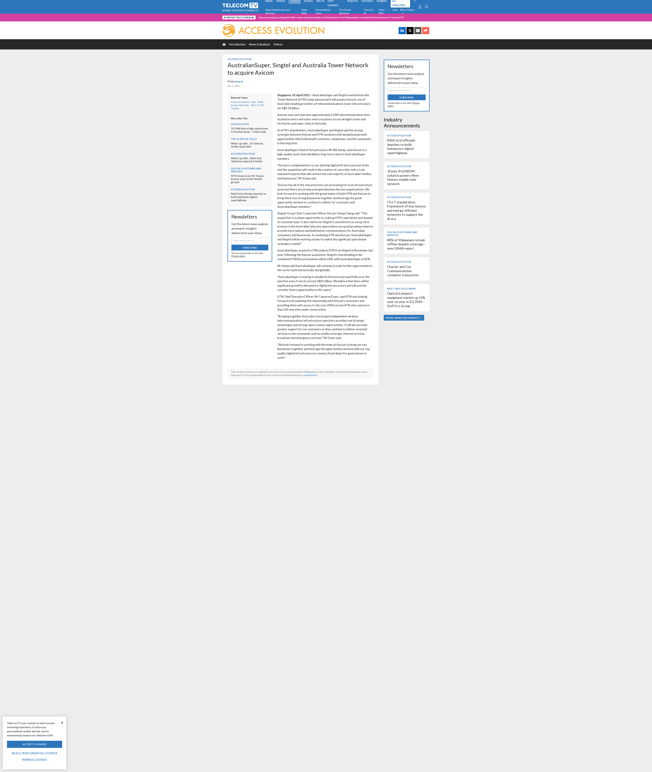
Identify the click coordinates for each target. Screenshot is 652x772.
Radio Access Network (247, 103)
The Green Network (345, 11)
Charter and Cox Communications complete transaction (403, 271)
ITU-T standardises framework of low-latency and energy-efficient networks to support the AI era (406, 210)
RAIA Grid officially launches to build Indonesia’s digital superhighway (248, 196)
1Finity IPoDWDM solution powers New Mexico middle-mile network (403, 177)
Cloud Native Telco (322, 11)
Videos (278, 44)
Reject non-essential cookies (34, 752)
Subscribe (250, 247)
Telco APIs (381, 11)
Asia (395, 9)
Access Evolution (239, 59)
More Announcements (402, 317)
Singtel (239, 81)
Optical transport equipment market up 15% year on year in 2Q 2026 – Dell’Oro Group (406, 299)
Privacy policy (238, 256)
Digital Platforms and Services (277, 11)
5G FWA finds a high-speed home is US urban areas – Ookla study (249, 130)
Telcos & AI (368, 11)
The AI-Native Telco (244, 138)
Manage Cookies (34, 759)
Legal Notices (310, 375)
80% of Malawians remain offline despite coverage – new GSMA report (406, 244)
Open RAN (304, 11)
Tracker (235, 108)
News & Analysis (259, 44)
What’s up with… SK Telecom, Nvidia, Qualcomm (247, 145)
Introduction (237, 44)
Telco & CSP (256, 105)
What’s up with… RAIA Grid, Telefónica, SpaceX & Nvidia (246, 160)
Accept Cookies (35, 744)
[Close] (62, 722)
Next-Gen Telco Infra (401, 288)
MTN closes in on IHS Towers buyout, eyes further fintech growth (247, 179)
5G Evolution (240, 124)
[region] (34, 742)
